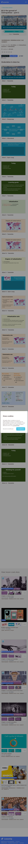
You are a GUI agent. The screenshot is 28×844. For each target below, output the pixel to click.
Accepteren (21, 428)
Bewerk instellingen (8, 428)
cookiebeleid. (16, 425)
